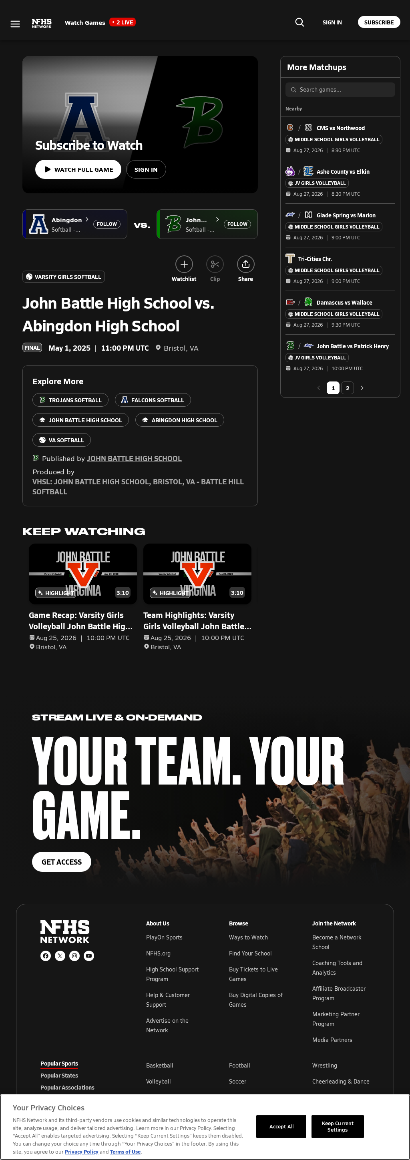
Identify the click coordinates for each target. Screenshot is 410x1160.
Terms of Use (125, 1151)
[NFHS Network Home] (42, 23)
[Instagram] (74, 956)
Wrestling (324, 1065)
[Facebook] (45, 956)
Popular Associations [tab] (67, 1087)
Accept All (281, 1126)
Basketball (159, 1065)
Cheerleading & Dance (341, 1081)
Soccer (237, 1081)
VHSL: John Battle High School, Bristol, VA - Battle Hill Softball (138, 486)
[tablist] (80, 1075)
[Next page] (362, 387)
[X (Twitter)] (60, 956)
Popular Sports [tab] (59, 1063)
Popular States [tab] (59, 1075)
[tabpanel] (258, 1081)
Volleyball (158, 1081)
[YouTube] (89, 956)
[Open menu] (15, 24)
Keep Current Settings (338, 1126)
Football (239, 1065)
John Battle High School (134, 458)
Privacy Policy (81, 1151)
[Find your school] (299, 22)
